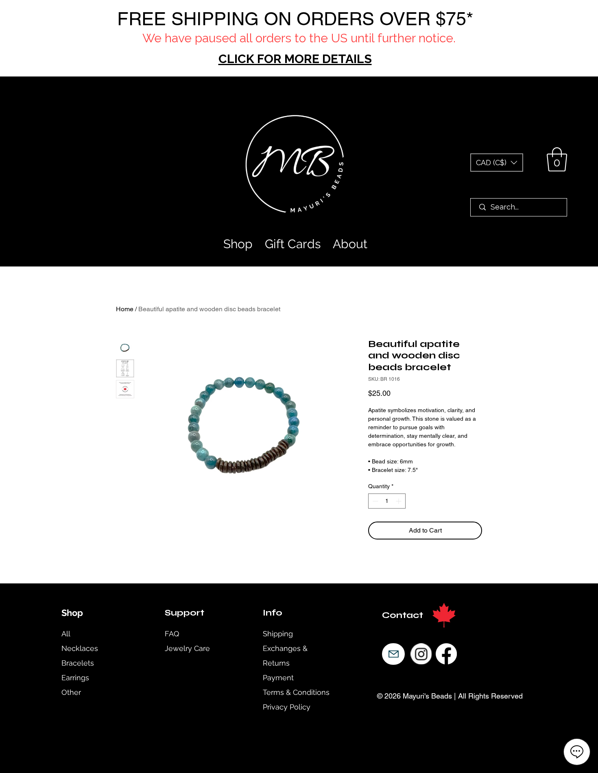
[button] (496, 162)
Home (124, 309)
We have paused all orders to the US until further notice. (299, 38)
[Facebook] (446, 653)
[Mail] (393, 654)
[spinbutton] (387, 501)
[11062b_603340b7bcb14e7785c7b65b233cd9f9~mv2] (421, 653)
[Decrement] (374, 501)
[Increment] (399, 501)
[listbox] (496, 162)
